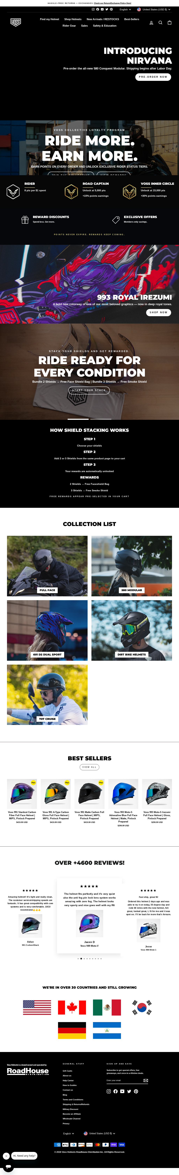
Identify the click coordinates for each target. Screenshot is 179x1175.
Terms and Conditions (73, 1100)
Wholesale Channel (71, 1119)
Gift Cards (67, 1071)
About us (67, 1076)
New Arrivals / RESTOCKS (103, 19)
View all (89, 767)
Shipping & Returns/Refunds (76, 1104)
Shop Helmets (72, 19)
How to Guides (70, 1085)
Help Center (68, 1080)
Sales (84, 25)
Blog (65, 1095)
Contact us (68, 1090)
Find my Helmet (49, 19)
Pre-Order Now (153, 77)
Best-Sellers (131, 19)
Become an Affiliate (72, 1114)
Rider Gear (69, 25)
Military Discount (70, 1109)
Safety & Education (104, 25)
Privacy (66, 1124)
